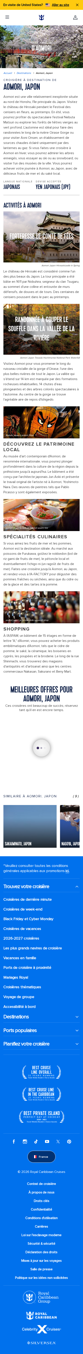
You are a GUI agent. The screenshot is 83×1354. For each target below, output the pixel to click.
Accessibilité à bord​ (19, 1006)
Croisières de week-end (22, 909)
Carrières (41, 1226)
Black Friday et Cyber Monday (28, 919)
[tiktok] (36, 1141)
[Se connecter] (75, 17)
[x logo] (58, 1141)
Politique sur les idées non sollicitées (41, 1278)
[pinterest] (69, 1141)
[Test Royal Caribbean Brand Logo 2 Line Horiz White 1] (41, 1315)
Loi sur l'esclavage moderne (41, 1235)
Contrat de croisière (41, 1184)
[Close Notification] (77, 4)
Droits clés (41, 1201)
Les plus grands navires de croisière (32, 948)
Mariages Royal (15, 977)
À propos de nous (41, 1192)
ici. (67, 870)
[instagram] (25, 1141)
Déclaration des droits (41, 1252)
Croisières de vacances (22, 929)
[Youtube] (47, 1141)
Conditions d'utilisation (41, 1218)
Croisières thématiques (22, 987)
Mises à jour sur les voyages (41, 1261)
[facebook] (14, 1141)
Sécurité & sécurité (41, 1243)
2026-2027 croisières (21, 938)
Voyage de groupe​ (18, 997)
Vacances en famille (19, 958)
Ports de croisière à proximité (27, 967)
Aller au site (60, 5)
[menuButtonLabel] (7, 17)
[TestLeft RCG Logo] (41, 1297)
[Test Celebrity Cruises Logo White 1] (42, 1329)
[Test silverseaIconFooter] (41, 1343)
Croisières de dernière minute (27, 899)
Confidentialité (41, 1209)
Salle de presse (41, 1269)
